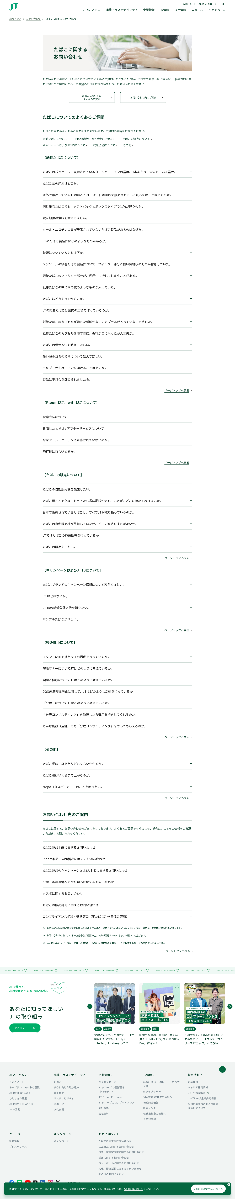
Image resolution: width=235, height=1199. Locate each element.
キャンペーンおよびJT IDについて (64, 145)
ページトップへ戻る (176, 390)
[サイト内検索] (223, 4)
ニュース (197, 10)
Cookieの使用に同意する (208, 1188)
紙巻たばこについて (55, 139)
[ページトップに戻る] (222, 1069)
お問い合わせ (189, 4)
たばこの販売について (136, 139)
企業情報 (149, 10)
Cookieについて (133, 1188)
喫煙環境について (104, 145)
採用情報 (180, 10)
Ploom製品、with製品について (95, 139)
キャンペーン (217, 10)
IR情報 (164, 10)
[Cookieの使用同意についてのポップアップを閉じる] (228, 1184)
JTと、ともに (92, 10)
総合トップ (15, 18)
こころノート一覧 (25, 1028)
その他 (127, 145)
